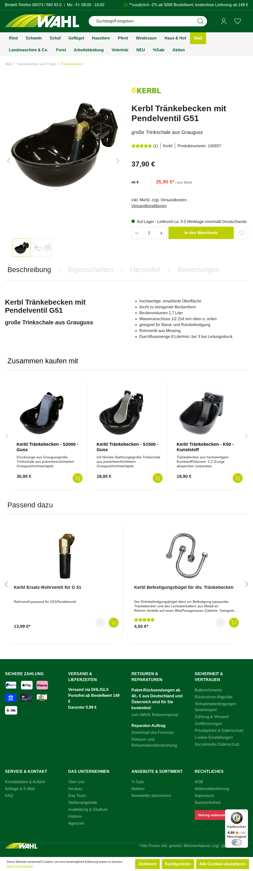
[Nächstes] (118, 161)
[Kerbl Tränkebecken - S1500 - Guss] (121, 413)
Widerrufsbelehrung (212, 789)
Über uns (76, 782)
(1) (155, 146)
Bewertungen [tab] (198, 270)
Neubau (75, 789)
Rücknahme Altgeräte (213, 697)
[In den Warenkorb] (114, 623)
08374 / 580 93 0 (47, 5)
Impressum (204, 796)
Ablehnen (147, 864)
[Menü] (245, 812)
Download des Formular (152, 732)
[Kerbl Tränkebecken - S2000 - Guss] (41, 413)
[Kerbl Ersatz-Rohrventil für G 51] (66, 556)
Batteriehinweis (208, 690)
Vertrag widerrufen (213, 815)
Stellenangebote (82, 802)
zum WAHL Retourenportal (154, 715)
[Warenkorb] (246, 21)
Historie (75, 816)
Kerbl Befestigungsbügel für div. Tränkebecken (183, 587)
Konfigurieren (178, 864)
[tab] (29, 270)
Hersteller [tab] (145, 270)
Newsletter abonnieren (151, 796)
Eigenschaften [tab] (90, 270)
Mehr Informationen (20, 866)
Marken (138, 789)
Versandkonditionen (149, 206)
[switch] (237, 842)
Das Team (77, 796)
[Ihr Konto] (224, 21)
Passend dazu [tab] (30, 505)
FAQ (9, 796)
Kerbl (167, 146)
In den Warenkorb (201, 233)
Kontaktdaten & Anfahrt (25, 782)
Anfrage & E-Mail (20, 789)
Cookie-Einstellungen (214, 737)
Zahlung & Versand (212, 717)
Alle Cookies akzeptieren (222, 864)
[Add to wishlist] (242, 233)
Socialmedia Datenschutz (217, 744)
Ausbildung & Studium (87, 809)
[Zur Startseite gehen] (42, 21)
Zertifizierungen (208, 724)
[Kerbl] (146, 92)
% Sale (137, 782)
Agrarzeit (76, 823)
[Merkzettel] (238, 21)
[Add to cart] (78, 478)
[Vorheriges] (8, 161)
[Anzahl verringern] (136, 233)
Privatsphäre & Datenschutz (219, 730)
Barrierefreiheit (208, 802)
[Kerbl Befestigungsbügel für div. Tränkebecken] (186, 556)
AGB (199, 782)
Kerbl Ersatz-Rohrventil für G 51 (47, 587)
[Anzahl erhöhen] (161, 233)
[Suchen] (200, 21)
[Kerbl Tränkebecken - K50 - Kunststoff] (201, 413)
